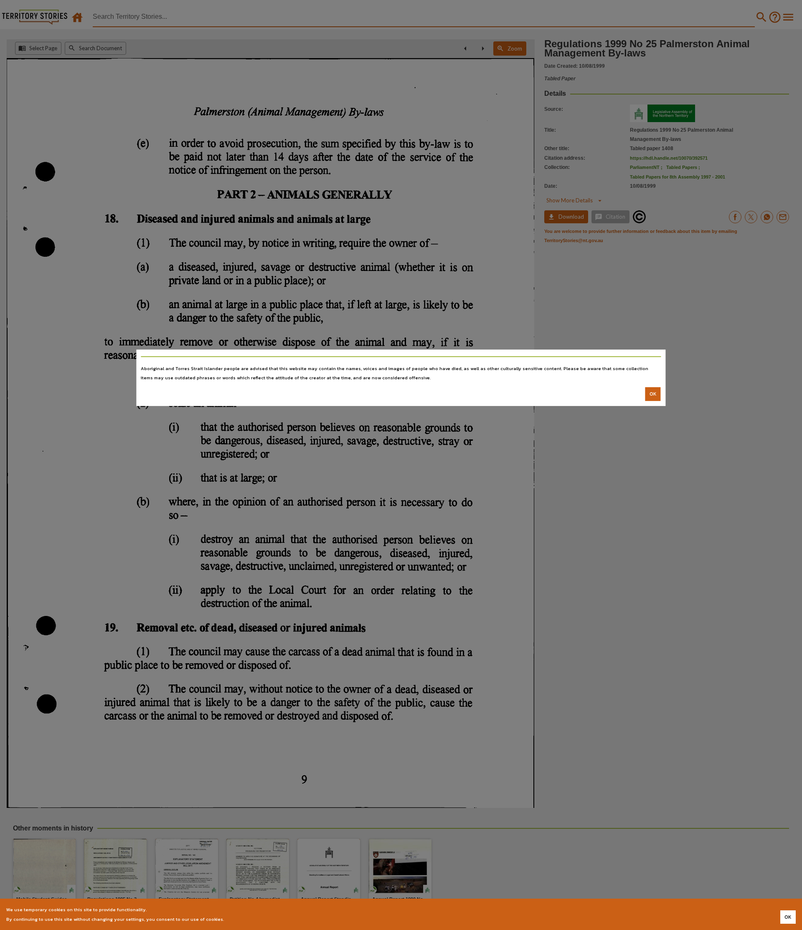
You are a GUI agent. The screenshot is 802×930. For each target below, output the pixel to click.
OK (653, 394)
